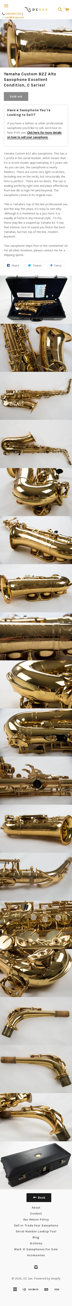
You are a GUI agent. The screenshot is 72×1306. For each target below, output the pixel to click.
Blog (36, 1237)
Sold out (16, 96)
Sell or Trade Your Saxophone (36, 1225)
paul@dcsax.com (14, 17)
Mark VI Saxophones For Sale (36, 1249)
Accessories (36, 1255)
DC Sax (27, 1278)
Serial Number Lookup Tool (36, 1231)
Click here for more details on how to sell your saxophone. (34, 134)
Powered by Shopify (47, 1278)
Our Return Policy (36, 1219)
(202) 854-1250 (13, 13)
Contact (36, 1213)
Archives (36, 1243)
